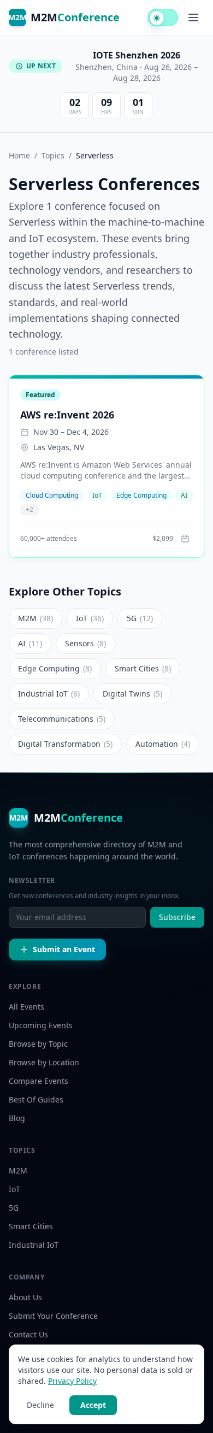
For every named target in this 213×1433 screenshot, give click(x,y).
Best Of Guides (36, 1099)
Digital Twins (132, 693)
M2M (35, 618)
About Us (25, 1297)
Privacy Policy (72, 1381)
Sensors (85, 643)
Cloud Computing (52, 495)
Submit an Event (64, 949)
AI (184, 495)
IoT (97, 495)
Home (19, 155)
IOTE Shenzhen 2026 (136, 55)
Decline (40, 1405)
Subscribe (177, 917)
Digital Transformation (65, 744)
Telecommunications (61, 718)
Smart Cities (143, 668)
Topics (53, 155)
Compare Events (38, 1081)
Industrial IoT (49, 693)
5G (140, 618)
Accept (93, 1405)
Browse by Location (44, 1062)
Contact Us (28, 1334)
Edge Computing (141, 495)
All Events (26, 1006)
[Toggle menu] (193, 17)
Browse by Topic (38, 1044)
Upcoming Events (41, 1025)
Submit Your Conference (53, 1316)
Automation (162, 744)
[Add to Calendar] (185, 538)
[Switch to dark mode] (162, 17)
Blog (17, 1118)
